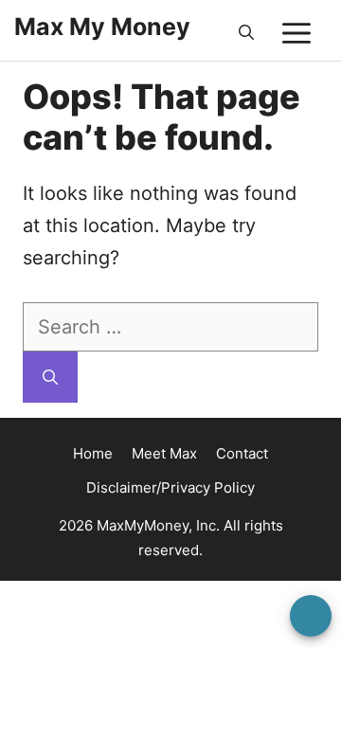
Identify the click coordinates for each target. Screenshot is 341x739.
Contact (242, 453)
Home (93, 453)
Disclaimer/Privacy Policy (170, 487)
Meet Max (164, 453)
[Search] (50, 377)
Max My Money (102, 26)
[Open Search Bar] (246, 33)
